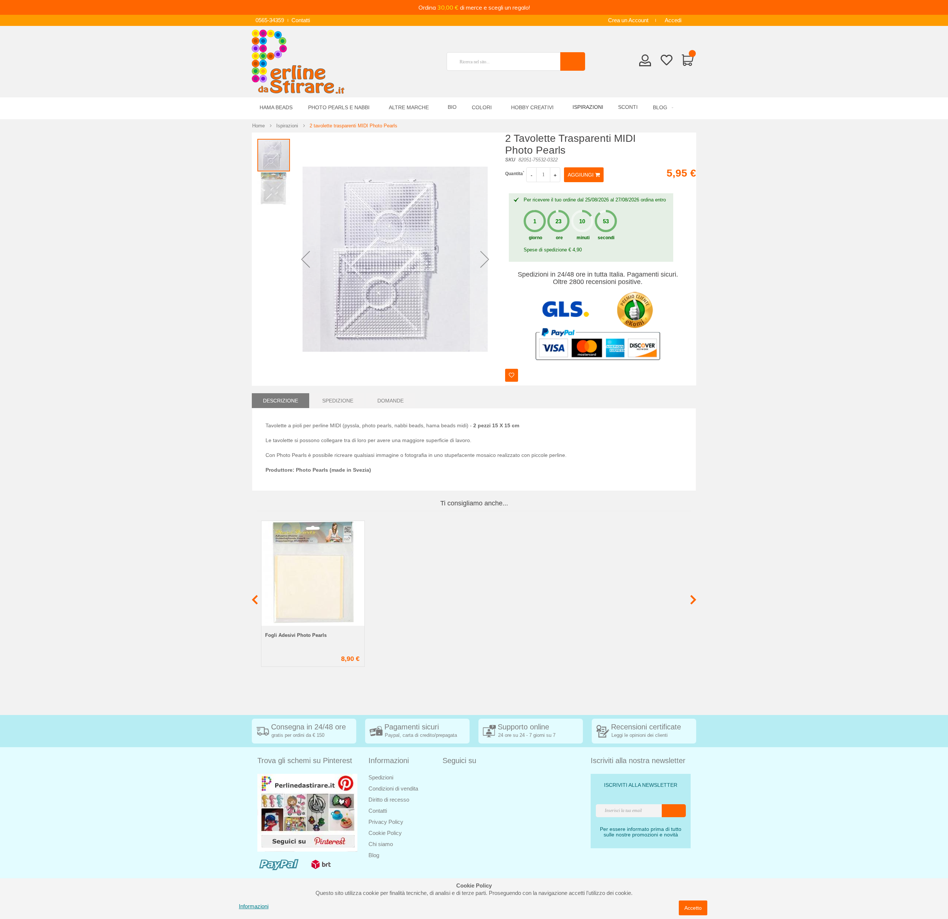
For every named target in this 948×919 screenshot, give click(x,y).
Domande (390, 401)
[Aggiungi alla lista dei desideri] (511, 375)
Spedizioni (380, 777)
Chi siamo (380, 844)
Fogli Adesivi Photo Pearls (296, 635)
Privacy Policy (385, 822)
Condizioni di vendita (393, 788)
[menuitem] (662, 107)
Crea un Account (628, 20)
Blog (373, 855)
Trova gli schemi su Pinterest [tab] (304, 760)
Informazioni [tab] (388, 760)
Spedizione (337, 401)
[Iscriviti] (674, 810)
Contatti (300, 20)
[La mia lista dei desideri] (666, 61)
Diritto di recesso (388, 799)
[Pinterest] (307, 812)
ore (559, 237)
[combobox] (506, 61)
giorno (535, 237)
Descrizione (280, 401)
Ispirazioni (287, 125)
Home (258, 125)
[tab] (280, 400)
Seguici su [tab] (459, 760)
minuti (583, 237)
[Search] (572, 61)
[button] (305, 259)
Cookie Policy (385, 833)
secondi (606, 237)
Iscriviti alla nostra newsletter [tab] (638, 760)
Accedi (673, 20)
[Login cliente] (645, 62)
